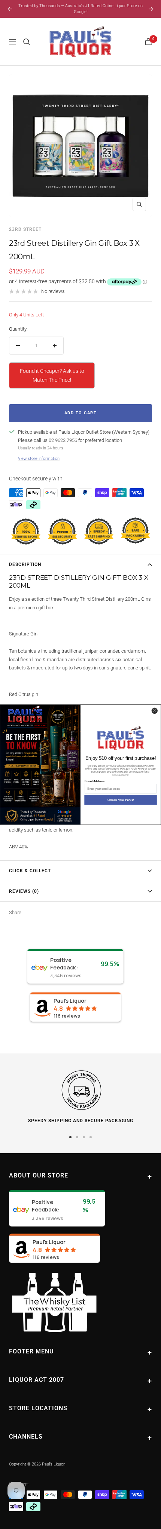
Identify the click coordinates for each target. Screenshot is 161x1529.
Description (25, 564)
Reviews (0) (24, 891)
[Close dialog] (154, 711)
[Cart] (148, 41)
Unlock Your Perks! (120, 800)
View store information (39, 458)
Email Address (94, 781)
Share (15, 912)
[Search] (26, 41)
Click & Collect (30, 870)
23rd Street (25, 229)
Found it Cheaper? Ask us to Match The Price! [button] (52, 375)
